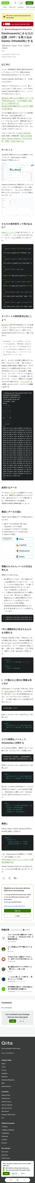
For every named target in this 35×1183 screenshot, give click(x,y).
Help (3, 1083)
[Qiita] (5, 2)
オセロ (20, 45)
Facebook (5, 1136)
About (3, 1063)
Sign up (14, 1173)
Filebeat (4, 48)
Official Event (6, 1098)
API (3, 1118)
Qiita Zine (5, 1155)
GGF (3, 155)
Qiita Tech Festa (7, 1108)
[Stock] (9, 878)
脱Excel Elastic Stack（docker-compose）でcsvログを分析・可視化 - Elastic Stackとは (17, 138)
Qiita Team (5, 1152)
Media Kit (4, 1076)
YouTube (4, 1139)
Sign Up (21, 1021)
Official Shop (6, 1158)
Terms (3, 1067)
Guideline (4, 1073)
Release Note (6, 1095)
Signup (29, 3)
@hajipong (5, 106)
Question (21, 7)
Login (21, 3)
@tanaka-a (6, 98)
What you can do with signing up (14, 906)
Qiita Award (5, 1111)
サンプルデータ (26, 382)
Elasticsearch (6, 45)
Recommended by (17, 930)
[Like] (4, 878)
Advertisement (6, 1086)
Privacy (4, 1070)
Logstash (26, 45)
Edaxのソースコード (9, 232)
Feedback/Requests (8, 1080)
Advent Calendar (7, 1105)
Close (23, 1173)
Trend (5, 7)
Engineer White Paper (8, 1114)
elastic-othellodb (24, 133)
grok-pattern (9, 691)
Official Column (6, 1101)
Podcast (4, 1143)
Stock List (12, 7)
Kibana (14, 45)
